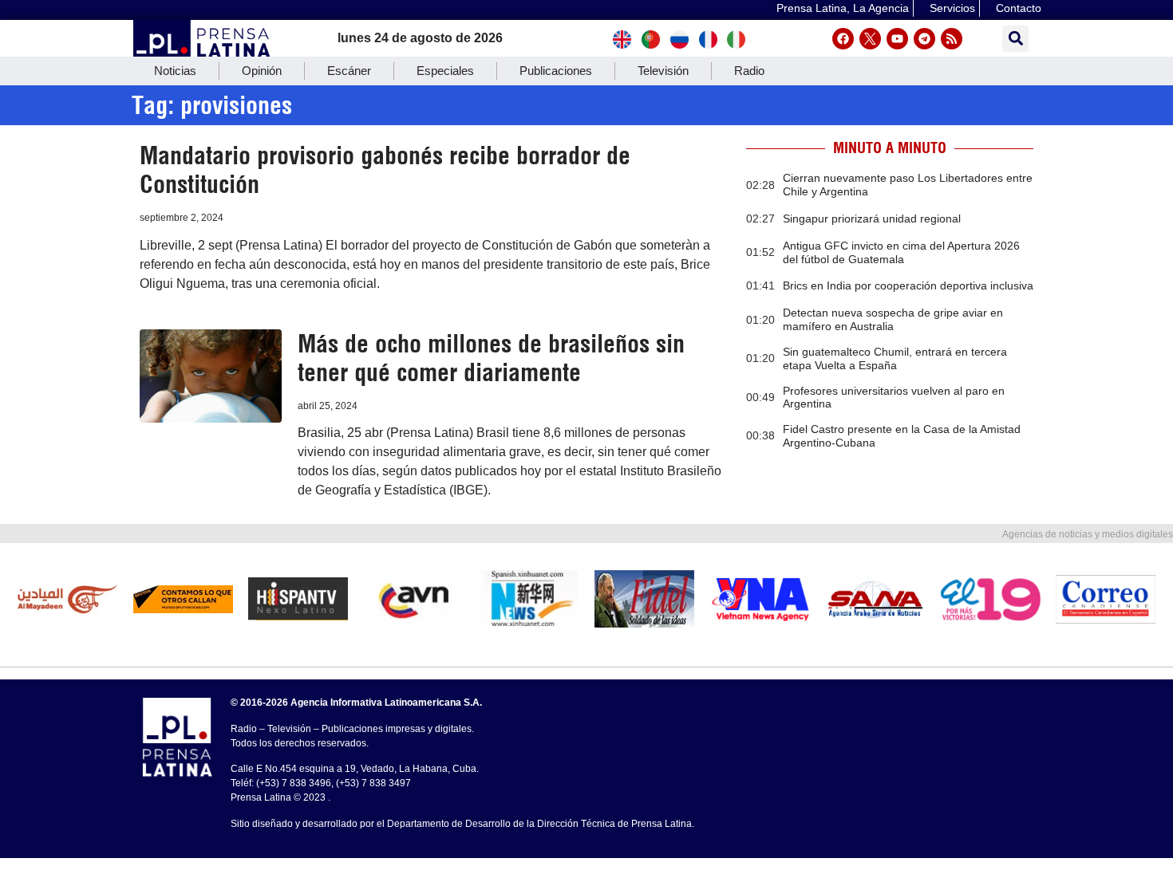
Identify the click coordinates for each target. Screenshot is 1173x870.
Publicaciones (555, 70)
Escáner (349, 70)
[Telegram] (924, 38)
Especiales (445, 70)
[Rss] (951, 38)
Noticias (175, 70)
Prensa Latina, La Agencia (842, 8)
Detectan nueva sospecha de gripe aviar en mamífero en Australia (893, 319)
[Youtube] (897, 38)
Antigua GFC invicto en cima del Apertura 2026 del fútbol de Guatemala (901, 252)
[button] (1015, 39)
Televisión (663, 70)
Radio (749, 70)
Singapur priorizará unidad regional (872, 218)
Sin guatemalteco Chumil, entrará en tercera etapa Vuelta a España (895, 358)
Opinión (262, 70)
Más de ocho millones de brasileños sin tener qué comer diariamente (491, 358)
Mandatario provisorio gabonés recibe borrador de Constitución (385, 169)
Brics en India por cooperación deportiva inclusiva (908, 285)
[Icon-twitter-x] (870, 38)
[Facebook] (843, 38)
